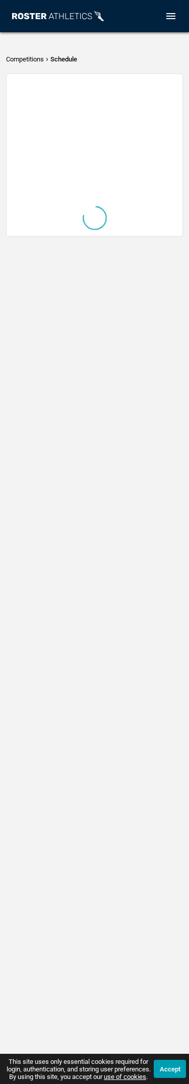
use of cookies (125, 1076)
